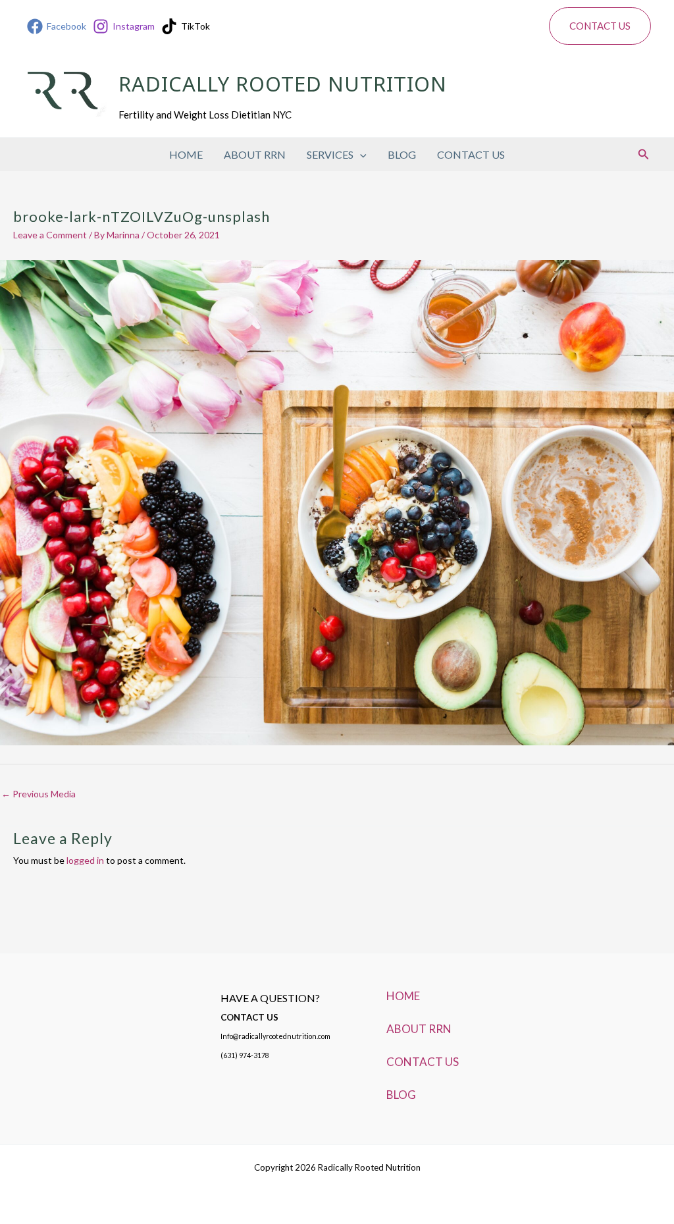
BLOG (402, 154)
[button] (600, 26)
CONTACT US (471, 154)
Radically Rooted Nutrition (282, 86)
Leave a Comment (50, 234)
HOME (186, 154)
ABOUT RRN (255, 154)
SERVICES (330, 154)
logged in (85, 860)
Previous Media (38, 793)
